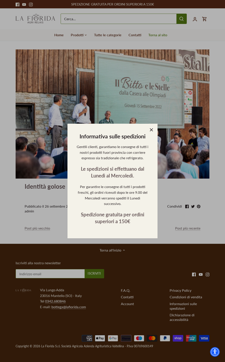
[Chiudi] (151, 130)
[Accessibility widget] (215, 352)
